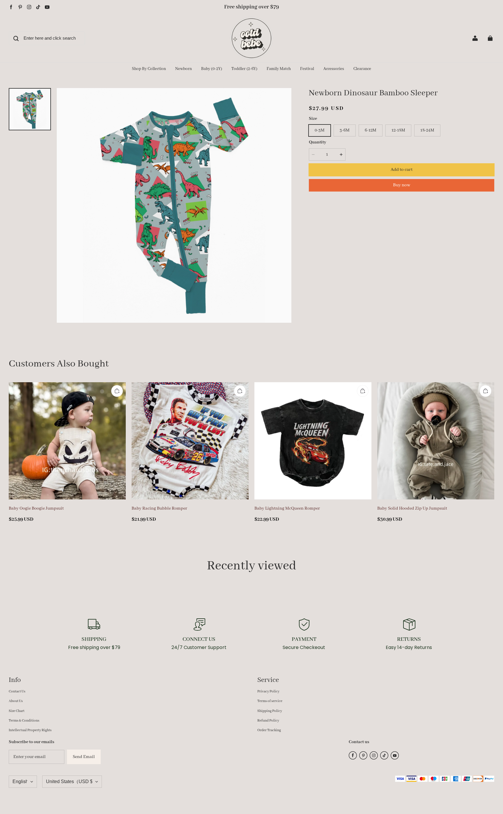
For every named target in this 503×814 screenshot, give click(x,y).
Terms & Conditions (24, 720)
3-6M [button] (345, 130)
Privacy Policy (268, 691)
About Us (16, 701)
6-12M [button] (370, 130)
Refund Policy (268, 720)
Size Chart (16, 711)
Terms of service (269, 701)
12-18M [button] (398, 130)
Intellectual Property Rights (30, 730)
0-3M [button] (320, 130)
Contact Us (17, 691)
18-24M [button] (427, 130)
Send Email (84, 756)
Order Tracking (269, 730)
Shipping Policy (269, 711)
